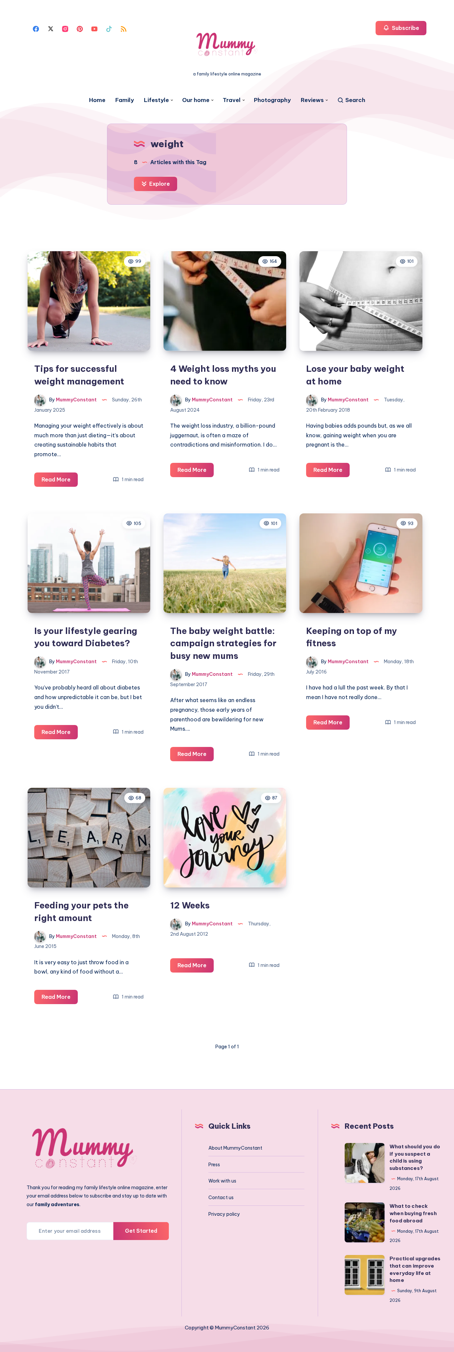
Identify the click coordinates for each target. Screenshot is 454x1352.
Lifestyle (156, 100)
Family (124, 100)
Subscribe (405, 28)
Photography (272, 100)
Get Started (141, 1230)
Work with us (222, 1181)
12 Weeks (190, 905)
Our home (195, 100)
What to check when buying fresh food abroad (413, 1213)
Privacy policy (224, 1214)
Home (97, 100)
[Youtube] (94, 28)
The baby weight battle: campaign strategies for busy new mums (223, 643)
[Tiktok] (109, 28)
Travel (232, 100)
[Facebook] (36, 28)
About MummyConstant (235, 1148)
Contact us (221, 1197)
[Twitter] (51, 28)
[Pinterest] (80, 28)
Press (214, 1165)
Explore (159, 183)
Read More (60, 481)
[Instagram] (65, 28)
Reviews (312, 100)
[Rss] (124, 28)
